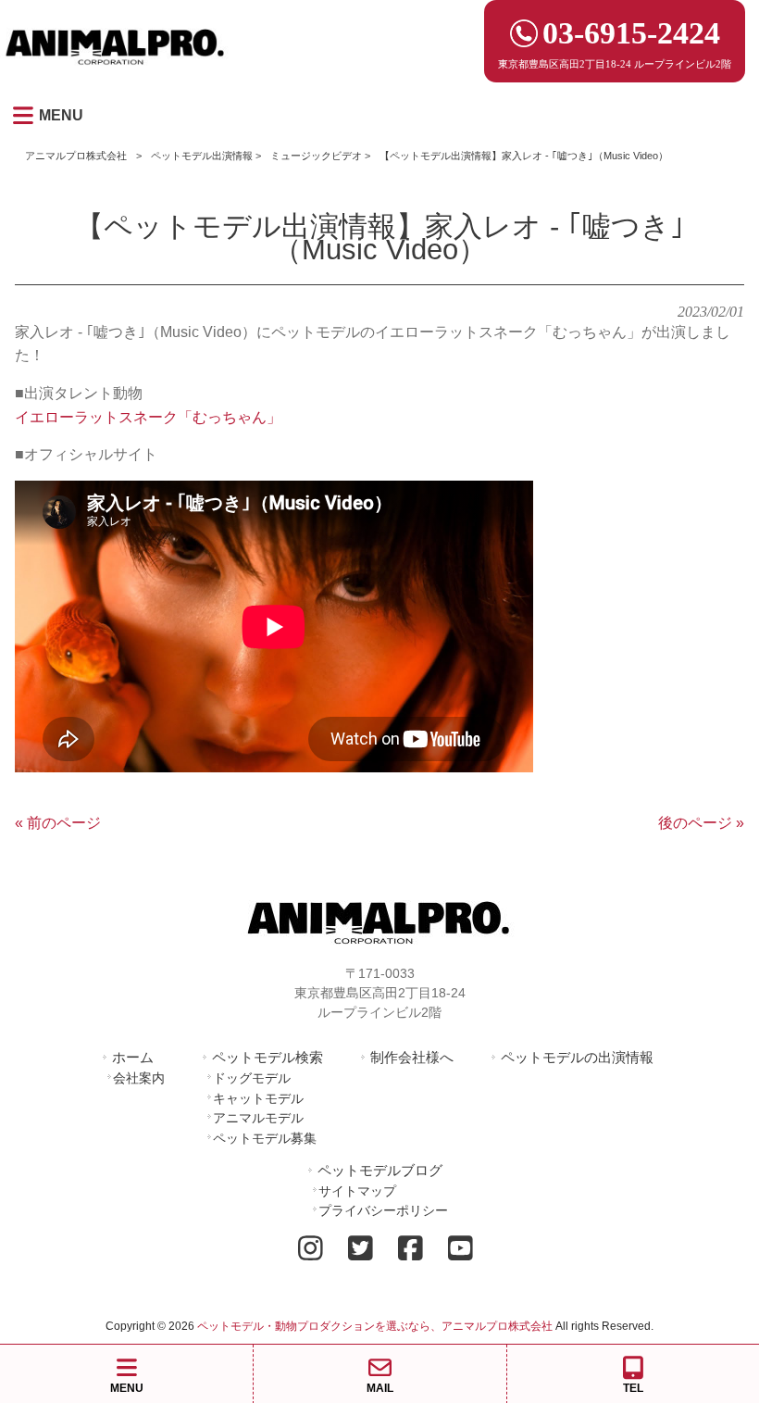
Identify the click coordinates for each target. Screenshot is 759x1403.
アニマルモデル (258, 1117)
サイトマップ (357, 1191)
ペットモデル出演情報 (202, 155)
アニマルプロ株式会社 (76, 155)
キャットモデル (258, 1098)
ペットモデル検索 (267, 1057)
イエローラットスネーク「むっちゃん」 (148, 417)
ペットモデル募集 (265, 1138)
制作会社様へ (412, 1057)
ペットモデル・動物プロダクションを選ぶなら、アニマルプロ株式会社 (375, 1326)
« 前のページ (58, 823)
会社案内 (139, 1078)
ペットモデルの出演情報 (577, 1057)
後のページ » (701, 823)
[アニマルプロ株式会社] (115, 71)
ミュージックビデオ (316, 155)
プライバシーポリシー (383, 1210)
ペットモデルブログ (379, 1170)
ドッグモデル (252, 1078)
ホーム (133, 1057)
